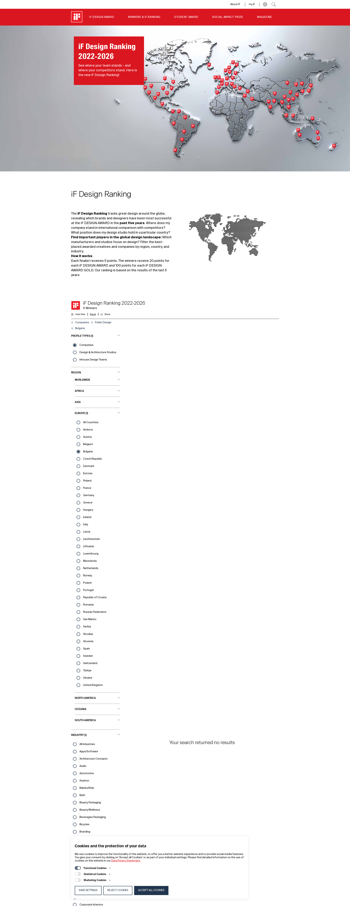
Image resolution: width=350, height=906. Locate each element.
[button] (265, 4)
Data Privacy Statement (125, 861)
